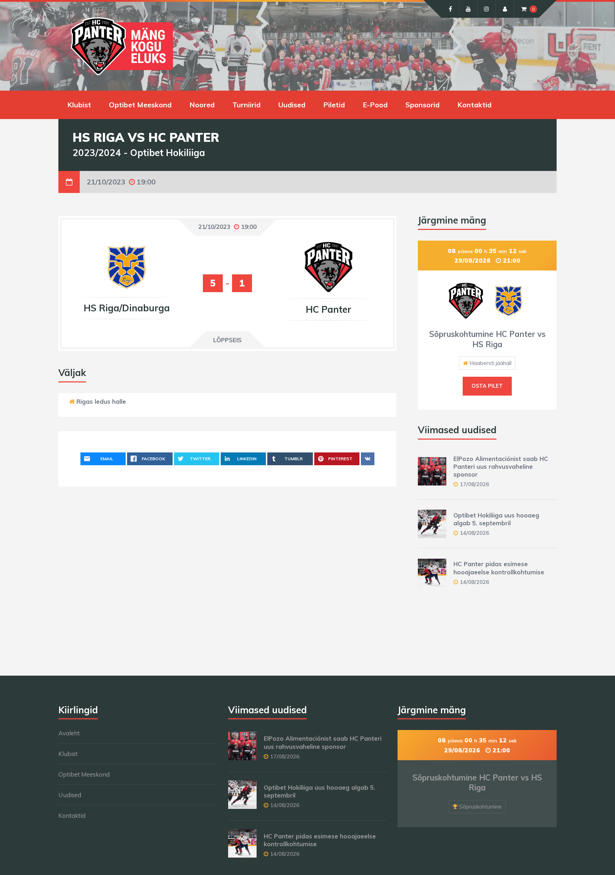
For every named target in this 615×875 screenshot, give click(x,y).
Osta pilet (487, 386)
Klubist (79, 104)
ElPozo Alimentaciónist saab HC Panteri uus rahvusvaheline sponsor (500, 466)
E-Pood (375, 104)
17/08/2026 (474, 484)
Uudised (291, 104)
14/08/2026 (474, 533)
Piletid (334, 104)
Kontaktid (474, 104)
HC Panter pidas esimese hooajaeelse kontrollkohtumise (498, 567)
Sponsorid (422, 104)
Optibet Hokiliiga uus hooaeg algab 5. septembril (496, 519)
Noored (202, 104)
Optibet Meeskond (140, 104)
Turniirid (246, 104)
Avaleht (69, 733)
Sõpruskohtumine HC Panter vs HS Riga (487, 339)
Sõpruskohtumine (480, 806)
